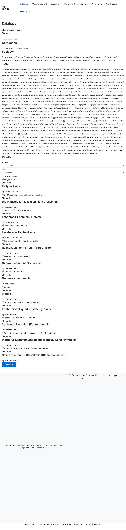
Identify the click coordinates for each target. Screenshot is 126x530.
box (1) (42, 108)
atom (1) (71, 101)
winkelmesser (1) (18, 153)
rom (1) (115, 137)
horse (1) (111, 121)
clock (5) (59, 75)
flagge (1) (54, 118)
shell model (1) (14, 143)
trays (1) (47, 150)
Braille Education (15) (98, 57)
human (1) (119, 121)
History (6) (48, 60)
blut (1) (73, 105)
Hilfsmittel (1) (102, 121)
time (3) (19, 85)
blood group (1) (44, 105)
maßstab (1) (64, 127)
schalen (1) (43, 140)
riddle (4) (87, 79)
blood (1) (35, 105)
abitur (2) (38, 85)
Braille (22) (69, 69)
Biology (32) (29, 57)
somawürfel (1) (67, 143)
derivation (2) (117, 85)
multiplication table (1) (63, 130)
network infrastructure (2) (82, 92)
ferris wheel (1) (45, 118)
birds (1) (19, 105)
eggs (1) (106, 114)
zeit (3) (31, 85)
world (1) (39, 153)
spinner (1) (116, 143)
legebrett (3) (67, 82)
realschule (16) (118, 69)
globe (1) (75, 121)
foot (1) (114, 118)
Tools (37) (20, 57)
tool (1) (12, 150)
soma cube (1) (55, 143)
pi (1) (105, 134)
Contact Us (86, 524)
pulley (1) (42, 137)
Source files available (10, 176)
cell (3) (21, 82)
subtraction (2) (15, 98)
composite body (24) (58, 69)
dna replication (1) (23, 114)
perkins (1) (89, 134)
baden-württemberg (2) (58, 85)
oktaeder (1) (16, 134)
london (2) (15, 92)
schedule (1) (52, 140)
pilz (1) (119, 134)
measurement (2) (26, 92)
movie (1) (51, 130)
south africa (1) (78, 143)
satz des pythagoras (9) (78, 72)
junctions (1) (62, 124)
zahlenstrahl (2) (115, 98)
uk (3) (25, 85)
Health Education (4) (59, 60)
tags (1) (107, 147)
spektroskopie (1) (90, 143)
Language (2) (86, 60)
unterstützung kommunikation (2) (89, 98)
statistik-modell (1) (28, 147)
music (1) (96, 130)
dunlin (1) (73, 114)
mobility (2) (51, 92)
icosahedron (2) (71, 88)
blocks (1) (27, 105)
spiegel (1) (101, 143)
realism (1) (89, 137)
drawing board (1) (63, 114)
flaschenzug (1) (64, 118)
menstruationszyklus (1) (111, 127)
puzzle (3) (111, 82)
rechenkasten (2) (55, 95)
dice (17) (87, 69)
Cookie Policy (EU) (70, 524)
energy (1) (24, 118)
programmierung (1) (31, 137)
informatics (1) (13, 124)
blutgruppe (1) (82, 105)
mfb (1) (13, 130)
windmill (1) (115, 150)
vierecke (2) (105, 98)
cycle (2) (99, 85)
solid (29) (46, 69)
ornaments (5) (79, 75)
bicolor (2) (70, 85)
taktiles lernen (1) (117, 147)
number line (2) (98, 92)
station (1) (16, 147)
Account (23, 12)
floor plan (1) (87, 118)
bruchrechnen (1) (69, 108)
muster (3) (85, 82)
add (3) (118, 79)
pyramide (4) (70, 79)
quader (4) (79, 79)
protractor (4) (59, 79)
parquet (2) (15, 95)
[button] (28, 12)
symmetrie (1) (54, 147)
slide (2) (119, 95)
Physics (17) (71, 57)
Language (5, 162)
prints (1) (20, 137)
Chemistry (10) (111, 57)
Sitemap (97, 524)
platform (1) (12, 137)
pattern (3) (103, 82)
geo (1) (68, 121)
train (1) (40, 150)
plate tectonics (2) (34, 95)
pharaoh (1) (98, 134)
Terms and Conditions (35, 524)
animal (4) (16, 79)
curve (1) (104, 111)
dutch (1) (81, 114)
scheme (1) (61, 140)
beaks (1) (118, 101)
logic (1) (43, 127)
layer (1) (121, 124)
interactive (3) (57, 82)
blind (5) (52, 75)
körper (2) (103, 88)
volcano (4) (111, 79)
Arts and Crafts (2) (74, 60)
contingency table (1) (44, 111)
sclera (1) (85, 140)
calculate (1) (100, 108)
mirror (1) (26, 130)
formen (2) (42, 88)
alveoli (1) (40, 101)
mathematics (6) (32, 75)
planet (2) (23, 95)
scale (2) (83, 95)
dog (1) (45, 114)
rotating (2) (75, 95)
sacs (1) (28, 140)
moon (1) (44, 130)
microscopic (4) (49, 79)
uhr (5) (114, 75)
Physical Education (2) (99, 60)
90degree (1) (26, 101)
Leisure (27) (39, 57)
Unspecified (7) (38, 60)
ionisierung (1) (46, 124)
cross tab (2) (90, 85)
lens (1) (21, 127)
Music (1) (111, 60)
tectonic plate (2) (62, 98)
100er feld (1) (15, 101)
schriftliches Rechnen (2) (107, 95)
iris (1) (55, 124)
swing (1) (45, 147)
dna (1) (13, 114)
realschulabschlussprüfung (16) (101, 69)
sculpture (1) (94, 140)
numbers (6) (43, 75)
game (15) (6, 72)
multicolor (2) (68, 92)
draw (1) (53, 114)
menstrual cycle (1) (83, 127)
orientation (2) (117, 92)
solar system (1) (43, 143)
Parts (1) (62, 134)
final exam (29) (36, 69)
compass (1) (31, 111)
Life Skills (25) (49, 57)
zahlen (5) (8, 79)
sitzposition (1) (32, 143)
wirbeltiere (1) (30, 153)
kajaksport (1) (72, 124)
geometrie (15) (16, 72)
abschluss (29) (25, 69)
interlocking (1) (24, 124)
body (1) (17, 108)
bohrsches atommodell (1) (29, 108)
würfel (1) (46, 153)
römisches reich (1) (18, 140)
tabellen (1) (90, 147)
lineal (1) (28, 127)
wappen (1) (91, 150)
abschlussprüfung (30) (11, 69)
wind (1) (107, 150)
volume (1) (59, 150)
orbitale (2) (108, 92)
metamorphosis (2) (39, 92)
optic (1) (24, 134)
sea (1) (102, 140)
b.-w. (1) (89, 101)
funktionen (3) (37, 82)
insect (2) (81, 88)
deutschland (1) (113, 111)
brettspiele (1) (50, 108)
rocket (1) (108, 137)
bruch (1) (60, 108)
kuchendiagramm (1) (99, 124)
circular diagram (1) (11, 111)
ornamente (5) (68, 75)
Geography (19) (60, 57)
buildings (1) (81, 108)
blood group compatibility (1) (60, 105)
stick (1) (38, 147)
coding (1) (22, 111)
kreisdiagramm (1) (84, 124)
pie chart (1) (112, 134)
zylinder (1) (93, 153)
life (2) (110, 88)
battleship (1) (109, 101)
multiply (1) (87, 130)
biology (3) (14, 82)
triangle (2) (72, 98)
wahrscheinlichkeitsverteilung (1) (75, 150)
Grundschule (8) (99, 72)
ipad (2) (88, 88)
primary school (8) (113, 72)
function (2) (51, 88)
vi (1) (53, 150)
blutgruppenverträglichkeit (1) (98, 105)
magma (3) (77, 82)
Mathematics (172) (9, 57)
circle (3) (28, 82)
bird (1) (12, 105)
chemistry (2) (80, 85)
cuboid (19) (78, 69)
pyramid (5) (89, 75)
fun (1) (29, 121)
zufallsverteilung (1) (81, 153)
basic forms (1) (99, 101)
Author (4, 169)
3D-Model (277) (8, 48)
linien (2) (8, 92)
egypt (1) (113, 114)
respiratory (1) (99, 137)
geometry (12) (27, 72)
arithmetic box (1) (61, 101)
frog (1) (22, 121)
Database (24, 4)
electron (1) (16, 118)
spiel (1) (108, 143)
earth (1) (88, 114)
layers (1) (6, 127)
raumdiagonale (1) (78, 137)
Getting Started (39, 4)
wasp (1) (100, 150)
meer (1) (73, 127)
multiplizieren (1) (77, 130)
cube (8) (90, 72)
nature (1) (103, 130)
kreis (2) (95, 88)
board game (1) (114, 105)
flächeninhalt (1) (105, 118)
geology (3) (47, 82)
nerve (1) (111, 130)
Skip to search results (12, 30)
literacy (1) (35, 127)
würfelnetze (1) (56, 153)
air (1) (34, 101)
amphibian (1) (49, 101)
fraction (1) (15, 121)
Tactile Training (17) (83, 57)
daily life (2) (107, 85)
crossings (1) (85, 111)
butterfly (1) (90, 108)
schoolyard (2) (92, 95)
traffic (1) (33, 150)
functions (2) (60, 88)
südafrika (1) (73, 147)
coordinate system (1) (59, 111)
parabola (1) (47, 134)
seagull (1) (109, 140)
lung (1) (49, 127)
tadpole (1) (99, 147)
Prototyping (96, 4)
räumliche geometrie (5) (102, 75)
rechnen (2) (66, 95)
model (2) (59, 92)
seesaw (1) (118, 140)
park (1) (55, 134)
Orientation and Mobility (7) (22, 60)
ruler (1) (7, 140)
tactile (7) (22, 75)
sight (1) (23, 143)
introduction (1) (36, 124)
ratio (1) (68, 137)
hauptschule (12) (62, 72)
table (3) (119, 82)
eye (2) (28, 88)
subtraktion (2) (26, 98)
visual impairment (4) (99, 79)
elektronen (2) (19, 88)
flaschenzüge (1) (76, 118)
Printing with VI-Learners (76, 4)
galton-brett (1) (48, 121)
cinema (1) (108, 108)
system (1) (64, 147)
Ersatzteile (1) (34, 118)
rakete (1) (61, 137)
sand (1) (35, 140)
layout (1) (14, 127)
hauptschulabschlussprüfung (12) (44, 72)
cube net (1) (95, 111)
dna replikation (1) (36, 114)
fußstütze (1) (36, 121)
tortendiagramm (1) (22, 150)
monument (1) (35, 130)
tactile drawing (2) (49, 98)
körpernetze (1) (112, 124)
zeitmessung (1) (68, 153)
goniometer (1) (84, 121)
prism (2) (45, 95)
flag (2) (34, 88)
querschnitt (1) (52, 137)
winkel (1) (8, 153)
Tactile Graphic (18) (21, 48)
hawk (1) (94, 121)
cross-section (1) (74, 111)
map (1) (56, 127)
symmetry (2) (36, 98)
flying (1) (96, 118)
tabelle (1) (82, 147)
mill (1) (19, 130)
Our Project (111, 4)
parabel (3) (94, 82)
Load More (9, 364)
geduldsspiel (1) (59, 121)
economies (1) (97, 114)
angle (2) (46, 85)
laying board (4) (37, 79)
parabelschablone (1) (35, 134)
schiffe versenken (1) (74, 140)
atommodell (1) (80, 101)
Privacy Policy (53, 524)
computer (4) (25, 79)
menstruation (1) (96, 127)
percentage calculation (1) (75, 134)
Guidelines (55, 4)
